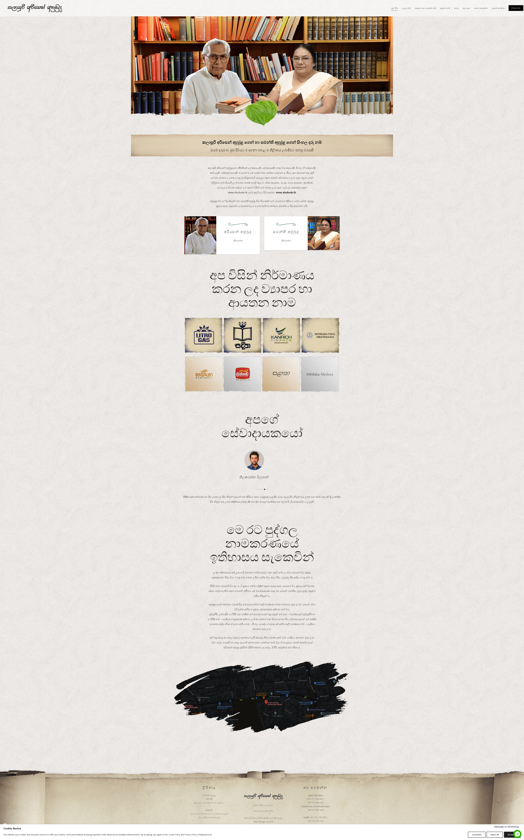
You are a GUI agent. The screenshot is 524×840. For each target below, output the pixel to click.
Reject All (495, 834)
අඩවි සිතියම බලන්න (263, 805)
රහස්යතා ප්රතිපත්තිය (263, 810)
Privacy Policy (191, 834)
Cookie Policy (174, 834)
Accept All (512, 834)
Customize (477, 834)
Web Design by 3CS (263, 821)
